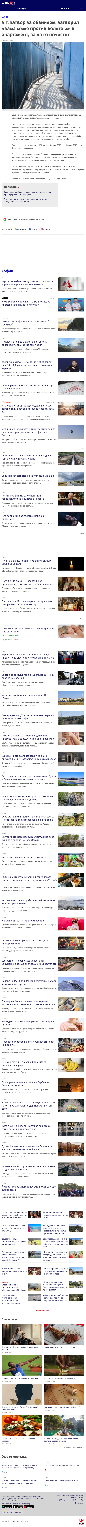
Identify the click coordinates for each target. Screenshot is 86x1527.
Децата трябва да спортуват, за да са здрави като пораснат (14, 1241)
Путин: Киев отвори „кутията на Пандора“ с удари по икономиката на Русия (27, 1148)
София (7, 271)
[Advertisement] (43, 249)
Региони (65, 8)
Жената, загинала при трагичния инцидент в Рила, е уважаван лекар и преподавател (55, 1286)
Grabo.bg (20, 1498)
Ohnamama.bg (12, 1498)
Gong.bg (18, 1496)
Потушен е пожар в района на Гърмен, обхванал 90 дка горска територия (24, 343)
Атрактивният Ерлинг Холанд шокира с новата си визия (55, 1215)
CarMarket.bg (37, 1496)
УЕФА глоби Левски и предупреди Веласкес (61, 1480)
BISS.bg (4, 1498)
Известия (80, 1503)
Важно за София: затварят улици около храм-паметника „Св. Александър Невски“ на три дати (28, 1105)
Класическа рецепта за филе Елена (59, 1347)
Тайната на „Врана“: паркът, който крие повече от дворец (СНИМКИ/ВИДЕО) (55, 1298)
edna (48, 1470)
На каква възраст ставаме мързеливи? (24, 920)
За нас (59, 1495)
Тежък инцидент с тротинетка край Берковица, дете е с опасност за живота (11, 1299)
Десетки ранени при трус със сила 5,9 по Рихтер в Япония (25, 942)
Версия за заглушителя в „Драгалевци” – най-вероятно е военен (28, 676)
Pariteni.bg (28, 1498)
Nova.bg (4, 1500)
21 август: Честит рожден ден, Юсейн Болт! (20, 1378)
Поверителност (65, 1500)
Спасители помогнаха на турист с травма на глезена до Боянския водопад (27, 798)
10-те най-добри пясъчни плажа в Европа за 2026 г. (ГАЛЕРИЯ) (13, 1228)
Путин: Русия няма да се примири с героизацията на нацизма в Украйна (23, 497)
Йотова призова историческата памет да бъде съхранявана (29, 1188)
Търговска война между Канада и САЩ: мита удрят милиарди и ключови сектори (27, 283)
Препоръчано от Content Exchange (72, 1447)
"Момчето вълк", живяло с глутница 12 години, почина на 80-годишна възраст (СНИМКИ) (19, 1466)
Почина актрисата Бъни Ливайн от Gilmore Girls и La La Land (26, 562)
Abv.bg (4, 1496)
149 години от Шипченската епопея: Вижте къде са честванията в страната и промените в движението (55, 1229)
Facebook (34, 229)
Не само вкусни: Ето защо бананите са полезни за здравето (24, 1064)
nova (5, 1472)
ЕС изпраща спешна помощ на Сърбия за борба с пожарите (25, 1084)
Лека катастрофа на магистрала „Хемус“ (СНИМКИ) (25, 323)
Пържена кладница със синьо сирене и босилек (18, 1439)
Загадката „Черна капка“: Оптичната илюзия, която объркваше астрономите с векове (19, 1481)
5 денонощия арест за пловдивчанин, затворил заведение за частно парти (26, 200)
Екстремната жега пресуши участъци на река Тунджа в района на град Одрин (28, 838)
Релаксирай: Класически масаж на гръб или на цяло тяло (28, 630)
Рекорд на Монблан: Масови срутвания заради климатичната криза (29, 983)
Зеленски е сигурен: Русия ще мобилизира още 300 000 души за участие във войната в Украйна (27, 365)
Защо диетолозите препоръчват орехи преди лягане (28, 1023)
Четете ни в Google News (14, 1512)
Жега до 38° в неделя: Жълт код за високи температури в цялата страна (26, 1127)
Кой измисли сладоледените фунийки (24, 857)
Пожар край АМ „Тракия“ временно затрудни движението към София (28, 717)
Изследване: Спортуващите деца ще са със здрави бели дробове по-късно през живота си (28, 408)
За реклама (65, 1495)
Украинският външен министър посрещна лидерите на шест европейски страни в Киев (28, 656)
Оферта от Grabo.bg (7, 625)
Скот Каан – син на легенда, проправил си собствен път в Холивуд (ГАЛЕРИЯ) (14, 1215)
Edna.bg (35, 1498)
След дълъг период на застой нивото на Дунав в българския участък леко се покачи (29, 778)
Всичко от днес (43, 1310)
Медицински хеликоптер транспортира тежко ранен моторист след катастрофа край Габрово (28, 432)
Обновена (5, 1282)
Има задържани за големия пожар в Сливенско (23, 517)
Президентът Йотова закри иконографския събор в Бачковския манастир (27, 603)
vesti (5, 1487)
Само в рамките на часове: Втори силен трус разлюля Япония (28, 387)
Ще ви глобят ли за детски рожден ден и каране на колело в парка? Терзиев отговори (55, 1256)
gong (48, 1485)
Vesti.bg (41, 1498)
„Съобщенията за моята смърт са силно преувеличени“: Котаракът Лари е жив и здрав (29, 757)
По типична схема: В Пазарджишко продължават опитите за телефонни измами (28, 583)
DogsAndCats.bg (27, 1496)
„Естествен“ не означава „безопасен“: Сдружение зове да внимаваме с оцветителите (29, 962)
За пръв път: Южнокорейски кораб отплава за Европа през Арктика (28, 902)
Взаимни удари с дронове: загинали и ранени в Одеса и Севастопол (28, 1168)
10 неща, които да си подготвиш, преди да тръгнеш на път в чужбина (62, 1439)
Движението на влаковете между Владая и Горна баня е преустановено (27, 457)
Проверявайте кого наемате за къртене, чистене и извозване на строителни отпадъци (29, 1003)
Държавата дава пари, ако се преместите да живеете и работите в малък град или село (55, 1243)
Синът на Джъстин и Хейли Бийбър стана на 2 (62, 1465)
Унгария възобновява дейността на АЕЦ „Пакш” (25, 697)
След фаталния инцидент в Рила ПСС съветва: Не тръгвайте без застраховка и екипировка (28, 818)
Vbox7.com (10, 1496)
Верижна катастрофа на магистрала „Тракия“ (28, 475)
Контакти (73, 1497)
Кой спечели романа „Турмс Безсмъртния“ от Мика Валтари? (21, 1408)
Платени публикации (76, 1495)
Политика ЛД (79, 1500)
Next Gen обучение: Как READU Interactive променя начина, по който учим (26, 303)
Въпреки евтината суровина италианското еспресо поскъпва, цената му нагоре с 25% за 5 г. (29, 880)
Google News (21, 229)
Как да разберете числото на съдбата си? (62, 1407)
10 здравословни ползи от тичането (59, 1378)
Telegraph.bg (12, 1500)
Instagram (46, 229)
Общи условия (24, 1521)
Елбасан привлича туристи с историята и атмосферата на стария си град (55, 1271)
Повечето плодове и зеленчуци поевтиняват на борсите (28, 1043)
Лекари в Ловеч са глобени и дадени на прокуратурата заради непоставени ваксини (28, 737)
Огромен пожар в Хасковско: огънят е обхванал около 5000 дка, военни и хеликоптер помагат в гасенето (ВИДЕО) (21, 1290)
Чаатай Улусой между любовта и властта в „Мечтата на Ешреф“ (20, 1348)
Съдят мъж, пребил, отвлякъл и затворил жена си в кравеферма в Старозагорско (27, 193)
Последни (21, 8)
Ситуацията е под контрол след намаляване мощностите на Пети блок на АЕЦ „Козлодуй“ (14, 1256)
